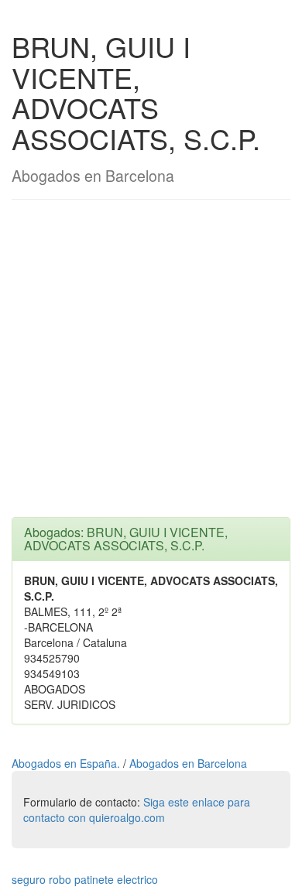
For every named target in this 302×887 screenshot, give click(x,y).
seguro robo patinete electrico (85, 879)
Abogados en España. (67, 763)
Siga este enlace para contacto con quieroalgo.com (136, 809)
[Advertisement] (151, 366)
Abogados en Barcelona (188, 763)
